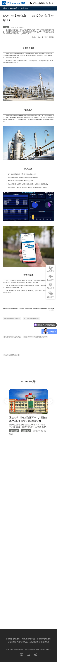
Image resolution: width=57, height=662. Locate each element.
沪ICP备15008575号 (45, 649)
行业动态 (13, 8)
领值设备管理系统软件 (11, 355)
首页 (5, 8)
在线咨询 (50, 280)
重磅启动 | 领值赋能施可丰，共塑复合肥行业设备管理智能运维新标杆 (28, 419)
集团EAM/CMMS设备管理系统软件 (35, 337)
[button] (6, 401)
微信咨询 (50, 297)
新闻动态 (26, 430)
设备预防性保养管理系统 (39, 641)
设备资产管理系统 (44, 638)
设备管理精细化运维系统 (12, 337)
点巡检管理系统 (28, 638)
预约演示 (50, 288)
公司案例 (24, 8)
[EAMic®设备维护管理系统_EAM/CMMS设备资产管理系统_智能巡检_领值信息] (13, 3)
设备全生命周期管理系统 (17, 641)
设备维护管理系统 (13, 638)
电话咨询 (50, 271)
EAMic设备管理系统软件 (12, 318)
